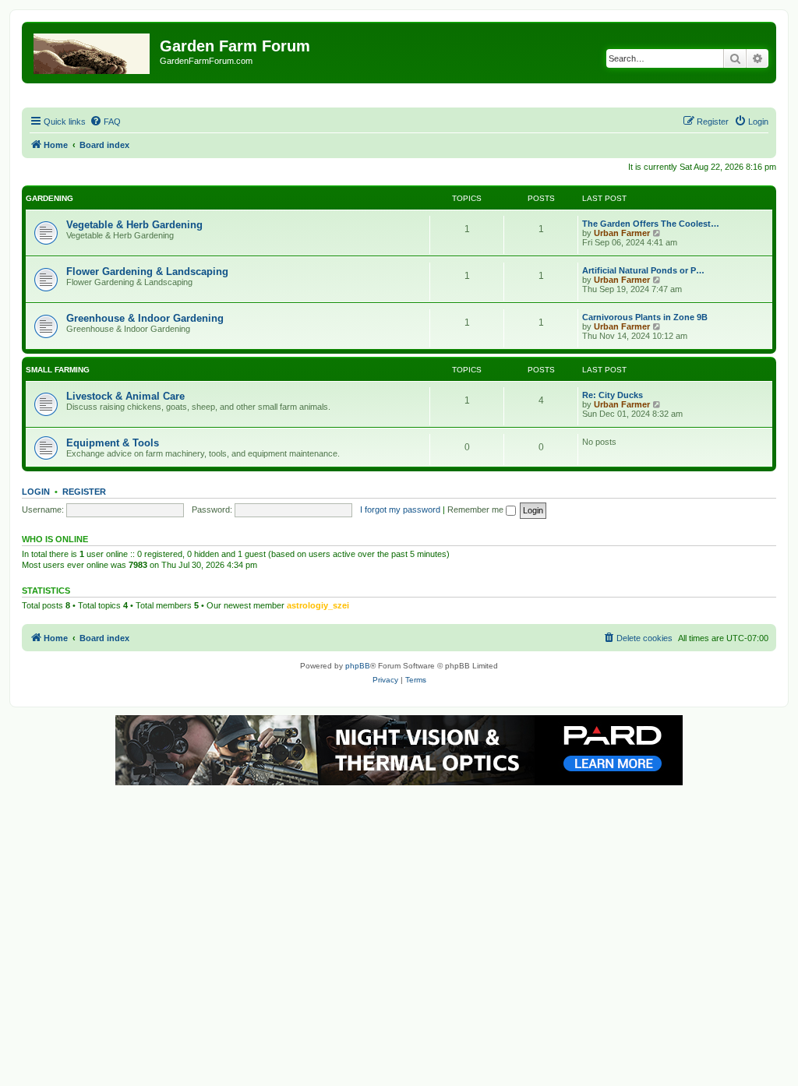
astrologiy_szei (318, 605)
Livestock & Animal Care (125, 396)
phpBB (357, 665)
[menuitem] (105, 121)
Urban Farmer (622, 233)
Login (36, 491)
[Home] (93, 51)
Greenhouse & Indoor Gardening (145, 318)
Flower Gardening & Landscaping (147, 271)
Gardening (49, 198)
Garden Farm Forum (235, 46)
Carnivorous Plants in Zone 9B (645, 317)
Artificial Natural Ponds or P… (643, 270)
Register (84, 491)
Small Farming (58, 369)
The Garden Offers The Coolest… (650, 223)
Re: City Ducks (612, 395)
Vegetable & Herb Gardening (134, 225)
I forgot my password (400, 509)
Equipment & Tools (112, 443)
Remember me (476, 509)
